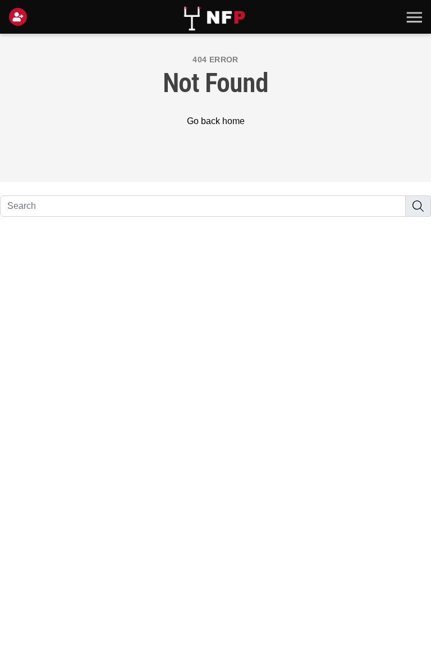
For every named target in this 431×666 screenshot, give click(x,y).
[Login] (20, 17)
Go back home (216, 121)
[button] (413, 17)
